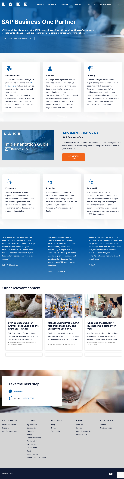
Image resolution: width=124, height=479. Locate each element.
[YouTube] (111, 473)
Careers (79, 428)
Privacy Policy (81, 434)
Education (30, 431)
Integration (101, 342)
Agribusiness (12, 342)
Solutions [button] (38, 4)
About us (79, 425)
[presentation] (24, 306)
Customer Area (105, 4)
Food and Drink (32, 441)
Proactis (5, 428)
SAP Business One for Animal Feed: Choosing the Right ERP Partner (23, 325)
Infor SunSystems (9, 425)
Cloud (50, 344)
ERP (54, 344)
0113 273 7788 (28, 398)
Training (95, 344)
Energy (29, 434)
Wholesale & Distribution (15, 344)
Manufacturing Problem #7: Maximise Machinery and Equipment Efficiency (63, 325)
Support (90, 344)
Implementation (93, 342)
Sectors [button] (51, 4)
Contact (117, 4)
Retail (29, 451)
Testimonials (64, 4)
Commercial (31, 428)
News (53, 428)
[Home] (14, 4)
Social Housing (32, 454)
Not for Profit (32, 448)
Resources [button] (76, 4)
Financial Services (34, 438)
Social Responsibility (84, 431)
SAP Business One (31, 342)
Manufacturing (21, 342)
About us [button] (89, 4)
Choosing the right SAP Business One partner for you (101, 325)
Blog (53, 425)
